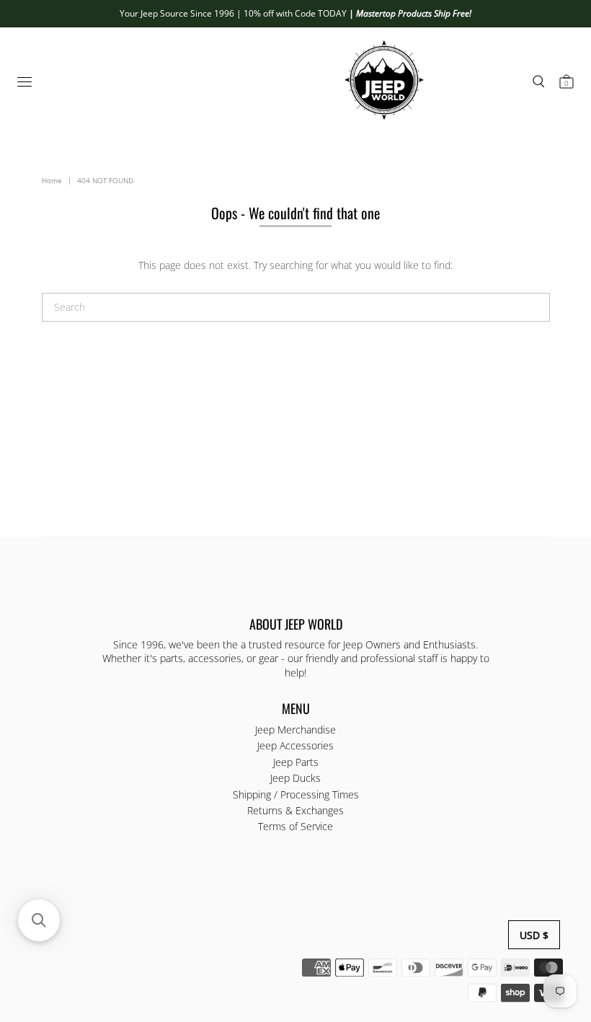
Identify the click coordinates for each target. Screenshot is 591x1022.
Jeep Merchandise (295, 729)
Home (52, 180)
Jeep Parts (296, 762)
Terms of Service (295, 826)
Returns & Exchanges (295, 810)
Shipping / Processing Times (296, 794)
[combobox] (296, 307)
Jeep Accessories (295, 745)
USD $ (534, 935)
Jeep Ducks (295, 778)
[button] (39, 920)
